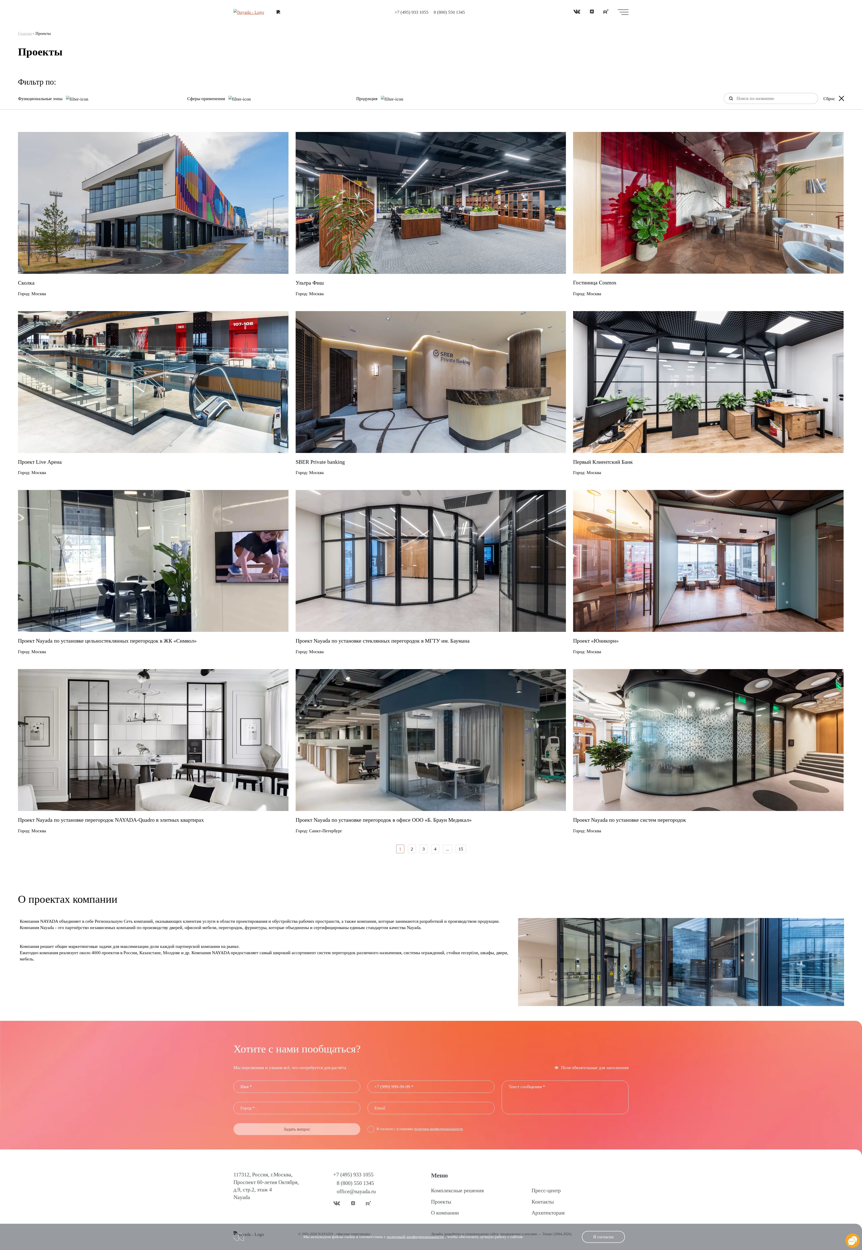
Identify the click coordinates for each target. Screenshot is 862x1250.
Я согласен (603, 1236)
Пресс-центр (546, 1190)
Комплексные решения (457, 1190)
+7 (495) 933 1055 (411, 12)
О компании (445, 1213)
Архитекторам (548, 1213)
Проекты (441, 1202)
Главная (25, 33)
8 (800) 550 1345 (449, 12)
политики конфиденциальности (438, 1129)
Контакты (543, 1202)
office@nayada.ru (356, 1191)
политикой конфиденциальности (415, 1237)
